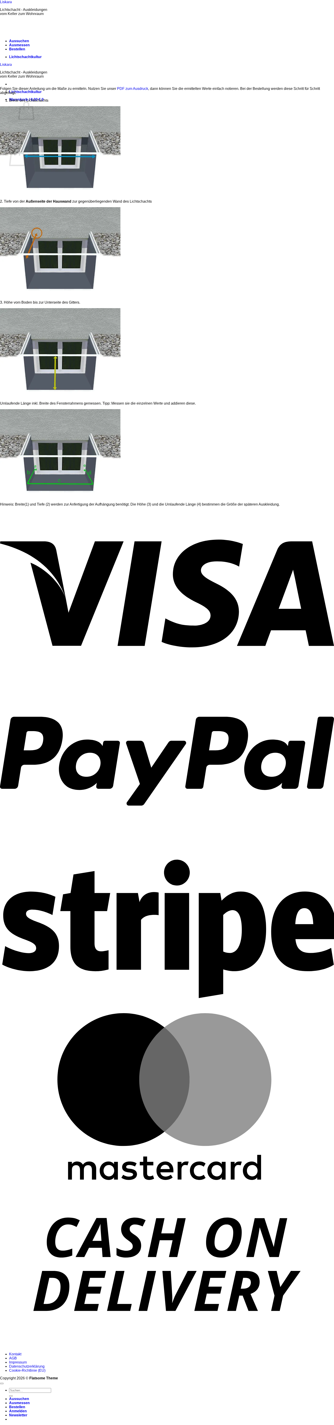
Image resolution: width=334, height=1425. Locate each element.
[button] (18, 1415)
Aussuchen (19, 41)
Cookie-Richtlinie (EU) (27, 1370)
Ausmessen (19, 45)
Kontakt (15, 1354)
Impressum (18, 1362)
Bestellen (17, 49)
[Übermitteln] (11, 1396)
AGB (13, 1358)
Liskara (6, 2)
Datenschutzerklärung (27, 1366)
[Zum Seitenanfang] (2, 1383)
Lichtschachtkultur (25, 57)
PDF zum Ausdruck (132, 89)
